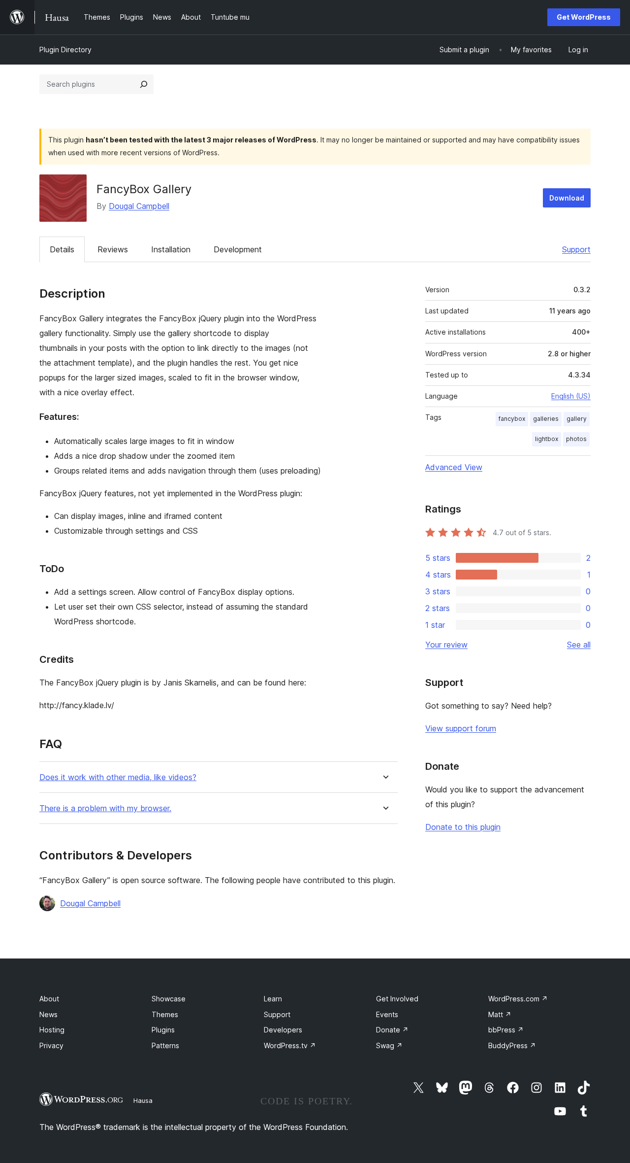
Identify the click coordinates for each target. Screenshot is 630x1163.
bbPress (506, 1030)
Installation (170, 249)
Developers (283, 1030)
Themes (165, 1014)
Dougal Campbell (139, 206)
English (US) (571, 396)
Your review (446, 645)
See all (579, 645)
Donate (392, 1030)
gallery (577, 418)
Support (576, 249)
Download (566, 198)
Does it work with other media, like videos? (117, 777)
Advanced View (453, 467)
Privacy (51, 1045)
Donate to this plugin (463, 827)
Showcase (169, 998)
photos (576, 439)
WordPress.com (518, 998)
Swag (389, 1045)
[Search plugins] (144, 84)
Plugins (163, 1030)
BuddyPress (512, 1045)
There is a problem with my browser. (105, 808)
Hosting (51, 1030)
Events (387, 1014)
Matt (499, 1014)
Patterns (165, 1045)
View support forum (460, 728)
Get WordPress (584, 17)
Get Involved (397, 998)
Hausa (143, 1100)
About (49, 998)
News (48, 1014)
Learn (273, 998)
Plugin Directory (65, 49)
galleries (546, 418)
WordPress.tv (290, 1045)
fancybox (512, 418)
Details (62, 249)
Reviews (112, 249)
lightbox (546, 439)
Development (238, 249)
